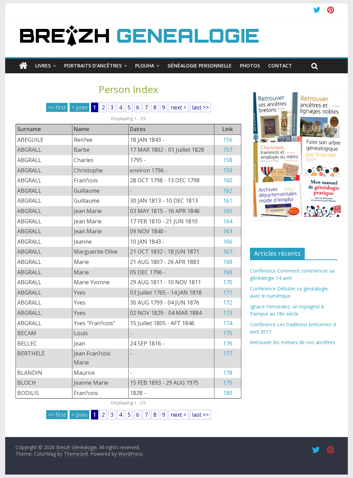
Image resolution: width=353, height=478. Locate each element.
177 (227, 353)
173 (227, 313)
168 (227, 262)
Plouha (144, 65)
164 (227, 221)
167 (227, 251)
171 (227, 292)
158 (227, 160)
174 (227, 323)
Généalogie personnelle (200, 65)
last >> (200, 107)
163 (227, 231)
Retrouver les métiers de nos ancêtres (292, 342)
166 (227, 241)
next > (178, 107)
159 (227, 170)
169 (227, 272)
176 (227, 343)
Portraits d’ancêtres (93, 65)
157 (227, 149)
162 (227, 190)
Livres (43, 65)
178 (227, 372)
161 (227, 200)
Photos (250, 65)
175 (227, 333)
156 (227, 140)
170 (227, 282)
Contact (280, 65)
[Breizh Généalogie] (139, 27)
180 (227, 393)
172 (227, 302)
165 (227, 211)
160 (227, 180)
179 (227, 382)
